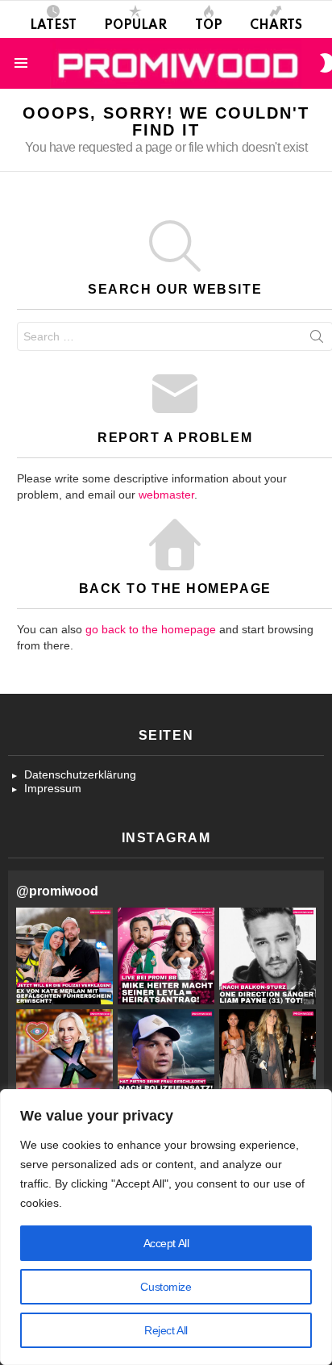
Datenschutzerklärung (80, 774)
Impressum (52, 788)
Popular (135, 25)
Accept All (166, 1243)
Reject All (166, 1330)
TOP (208, 25)
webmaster (166, 494)
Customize (165, 1286)
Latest (53, 25)
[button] (64, 956)
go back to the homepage (150, 629)
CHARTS (276, 25)
